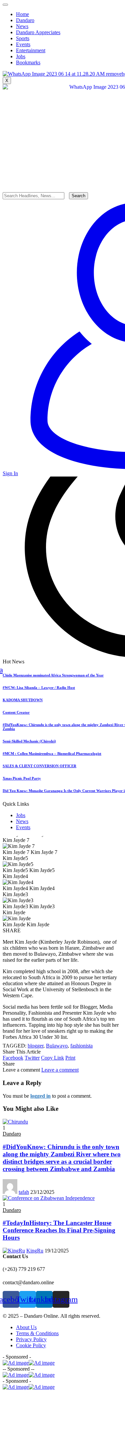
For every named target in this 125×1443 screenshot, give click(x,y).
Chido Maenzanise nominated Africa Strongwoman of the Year (53, 675)
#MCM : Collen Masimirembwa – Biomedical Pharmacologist (52, 753)
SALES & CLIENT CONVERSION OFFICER (39, 766)
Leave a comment (60, 1070)
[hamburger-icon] (5, 5)
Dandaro (25, 20)
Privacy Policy (31, 1339)
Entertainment (30, 50)
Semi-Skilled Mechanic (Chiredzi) (29, 741)
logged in (40, 1096)
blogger (35, 1046)
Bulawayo (57, 1046)
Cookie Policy (31, 1345)
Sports (22, 38)
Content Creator (16, 712)
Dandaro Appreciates (38, 32)
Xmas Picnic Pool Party (22, 778)
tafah (24, 1192)
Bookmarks (28, 62)
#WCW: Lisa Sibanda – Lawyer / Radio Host (39, 688)
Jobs (20, 815)
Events (23, 827)
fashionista (81, 1046)
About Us (26, 1327)
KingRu (34, 1250)
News (22, 821)
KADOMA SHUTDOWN (23, 700)
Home (22, 14)
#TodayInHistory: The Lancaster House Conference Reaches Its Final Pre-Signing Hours (59, 1230)
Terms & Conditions (37, 1333)
